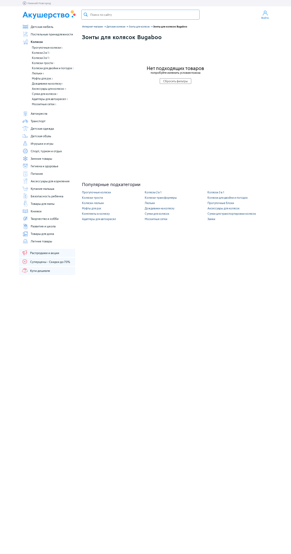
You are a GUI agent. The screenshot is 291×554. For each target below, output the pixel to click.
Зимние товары (41, 158)
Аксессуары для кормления (50, 181)
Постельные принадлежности (52, 34)
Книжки (36, 211)
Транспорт (38, 121)
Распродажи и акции (44, 253)
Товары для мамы (42, 203)
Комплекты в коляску (96, 213)
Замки (211, 219)
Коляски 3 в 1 (41, 58)
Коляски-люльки (93, 203)
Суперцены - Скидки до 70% (50, 262)
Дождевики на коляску (47, 83)
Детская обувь (41, 136)
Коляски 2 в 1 (41, 52)
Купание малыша (42, 188)
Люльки (38, 73)
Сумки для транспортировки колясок (231, 213)
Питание (37, 173)
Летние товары (41, 241)
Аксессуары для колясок (49, 88)
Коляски (37, 41)
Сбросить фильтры (175, 81)
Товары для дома (42, 233)
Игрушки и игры (42, 143)
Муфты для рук (42, 78)
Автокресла (39, 113)
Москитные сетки (44, 104)
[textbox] (140, 15)
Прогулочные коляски (47, 47)
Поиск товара (85, 15)
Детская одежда (42, 128)
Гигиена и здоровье (44, 166)
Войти (265, 17)
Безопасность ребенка (47, 196)
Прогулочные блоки (220, 203)
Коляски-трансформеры (161, 197)
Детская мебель (42, 26)
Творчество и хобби (45, 218)
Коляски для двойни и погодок (52, 68)
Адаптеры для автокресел (50, 99)
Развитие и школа (43, 226)
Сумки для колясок (45, 93)
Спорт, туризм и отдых (46, 151)
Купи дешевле (40, 270)
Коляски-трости (43, 63)
